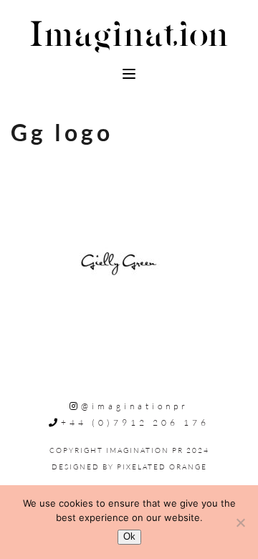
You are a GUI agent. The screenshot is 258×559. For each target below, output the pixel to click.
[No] (240, 522)
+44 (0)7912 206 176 (135, 422)
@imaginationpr (134, 406)
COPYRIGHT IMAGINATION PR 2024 (129, 450)
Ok (129, 536)
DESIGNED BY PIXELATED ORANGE (129, 467)
